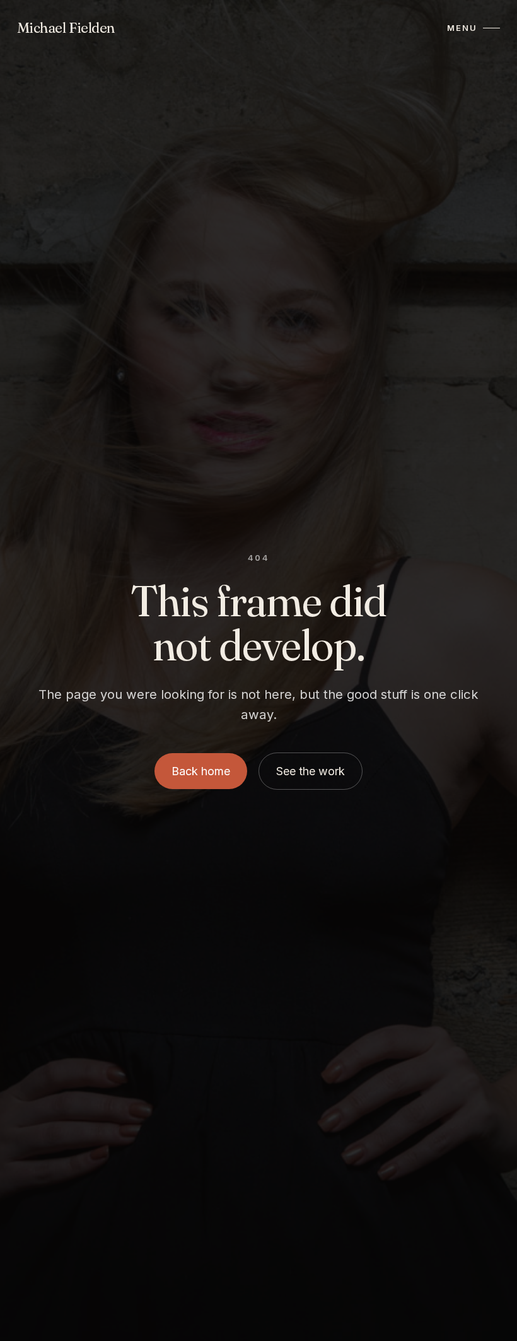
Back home (200, 771)
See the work (310, 771)
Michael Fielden (66, 28)
